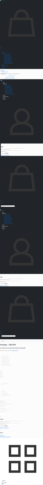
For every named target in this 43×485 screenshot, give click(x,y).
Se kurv (9, 436)
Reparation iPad (5, 357)
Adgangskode (2, 423)
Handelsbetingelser (5, 394)
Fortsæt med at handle (4, 436)
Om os (3, 390)
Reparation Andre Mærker (6, 365)
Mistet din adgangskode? (4, 427)
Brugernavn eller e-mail (4, 421)
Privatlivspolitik (4, 392)
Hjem (3, 341)
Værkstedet (4, 391)
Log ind (6, 425)
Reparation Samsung (5, 360)
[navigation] (21, 433)
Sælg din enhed (5, 383)
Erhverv (3, 384)
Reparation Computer (6, 363)
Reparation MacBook (5, 358)
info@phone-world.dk (5, 409)
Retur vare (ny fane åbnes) (6, 395)
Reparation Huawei (5, 362)
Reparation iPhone (5, 356)
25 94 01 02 (3, 408)
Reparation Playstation (6, 361)
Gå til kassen (2, 435)
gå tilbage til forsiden (14, 350)
